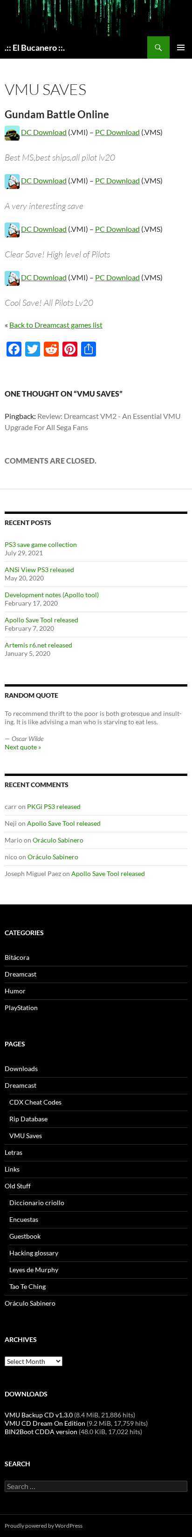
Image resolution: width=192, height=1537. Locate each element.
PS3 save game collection (41, 544)
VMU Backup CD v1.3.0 (39, 1415)
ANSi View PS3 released (39, 569)
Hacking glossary (33, 1253)
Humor (15, 991)
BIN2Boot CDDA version (41, 1432)
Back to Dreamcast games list (56, 324)
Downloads (21, 1068)
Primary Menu (181, 47)
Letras (13, 1152)
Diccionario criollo (36, 1203)
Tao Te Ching (27, 1286)
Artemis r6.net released (38, 645)
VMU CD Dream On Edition (45, 1423)
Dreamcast (20, 974)
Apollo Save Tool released (41, 620)
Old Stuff (18, 1186)
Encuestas (23, 1219)
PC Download (117, 132)
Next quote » (23, 747)
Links (12, 1169)
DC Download (44, 132)
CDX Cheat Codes (35, 1102)
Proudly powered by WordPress (43, 1525)
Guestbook (25, 1236)
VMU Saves (25, 1135)
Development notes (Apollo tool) (52, 595)
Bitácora (17, 957)
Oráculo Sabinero (58, 840)
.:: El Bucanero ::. (35, 47)
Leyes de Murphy (33, 1270)
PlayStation (21, 1007)
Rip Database (28, 1119)
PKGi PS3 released (54, 806)
